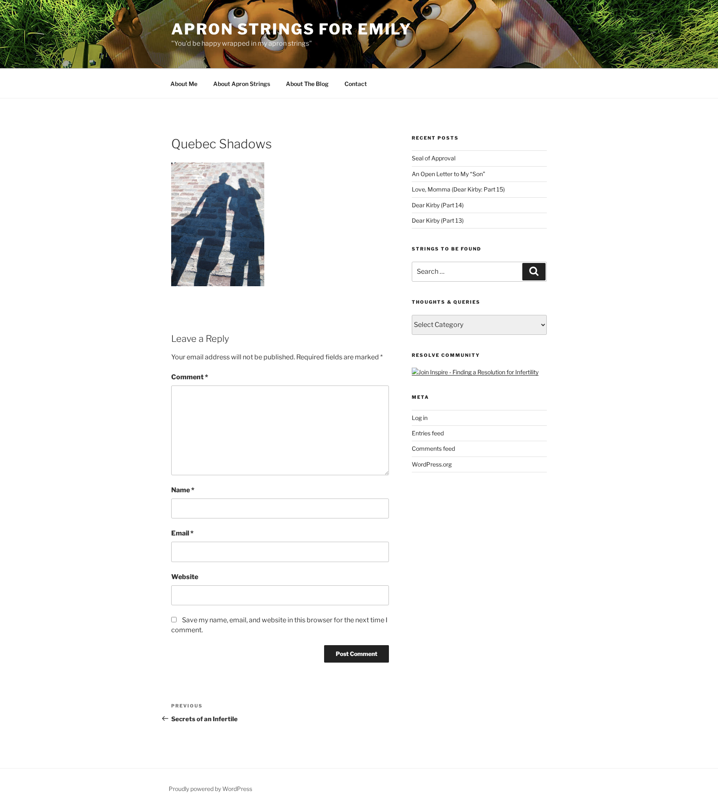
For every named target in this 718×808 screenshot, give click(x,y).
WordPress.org (432, 464)
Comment (189, 377)
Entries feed (428, 433)
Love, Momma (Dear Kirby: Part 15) (458, 189)
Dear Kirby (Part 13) (438, 220)
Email (182, 533)
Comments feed (433, 448)
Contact (355, 83)
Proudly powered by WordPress (210, 788)
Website (184, 577)
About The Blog (307, 83)
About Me (183, 83)
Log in (420, 417)
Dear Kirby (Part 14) (438, 205)
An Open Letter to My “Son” (448, 173)
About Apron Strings (241, 83)
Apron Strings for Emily (291, 29)
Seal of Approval (433, 158)
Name (182, 490)
